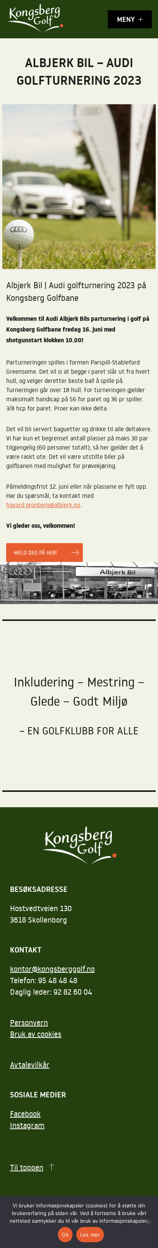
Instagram (27, 1125)
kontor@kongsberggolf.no (52, 969)
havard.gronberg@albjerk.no (43, 505)
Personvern (29, 1022)
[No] (148, 1222)
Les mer (90, 1235)
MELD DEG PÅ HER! (35, 552)
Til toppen (26, 1167)
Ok (65, 1235)
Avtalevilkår (29, 1064)
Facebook (25, 1113)
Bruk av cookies (35, 1034)
